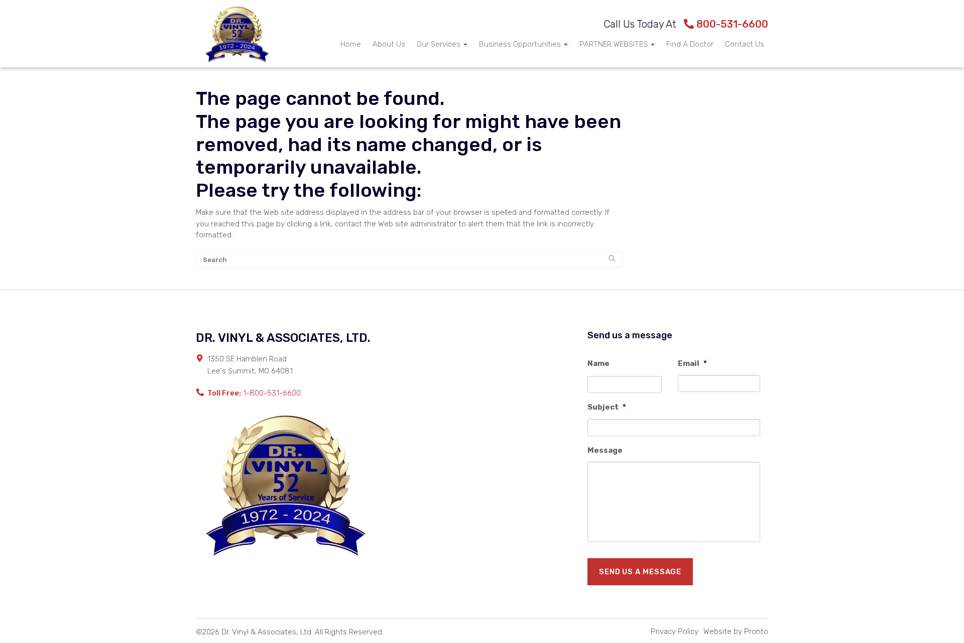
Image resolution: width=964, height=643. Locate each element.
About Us (389, 44)
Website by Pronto (735, 631)
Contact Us (744, 44)
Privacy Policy (674, 631)
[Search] (612, 259)
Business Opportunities (521, 44)
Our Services (439, 44)
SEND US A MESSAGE (640, 571)
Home (350, 44)
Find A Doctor (689, 44)
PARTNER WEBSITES (614, 44)
